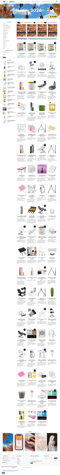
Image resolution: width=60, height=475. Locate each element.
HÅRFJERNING (5, 37)
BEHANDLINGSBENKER (6, 30)
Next (59, 11)
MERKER (4, 47)
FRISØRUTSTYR (5, 29)
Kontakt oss (18, 463)
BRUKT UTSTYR (5, 46)
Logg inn (18, 462)
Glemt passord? (14, 57)
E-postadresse (13, 467)
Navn (2, 467)
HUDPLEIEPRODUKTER (6, 40)
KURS (4, 48)
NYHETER (4, 23)
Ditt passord (4, 54)
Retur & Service (19, 460)
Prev (1, 11)
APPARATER (4, 31)
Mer (51, 1)
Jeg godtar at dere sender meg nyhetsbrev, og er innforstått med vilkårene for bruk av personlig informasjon (37, 461)
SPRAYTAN (4, 38)
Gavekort (18, 461)
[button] (2, 442)
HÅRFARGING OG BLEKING (6, 28)
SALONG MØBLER (5, 32)
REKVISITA (4, 39)
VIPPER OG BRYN (5, 41)
